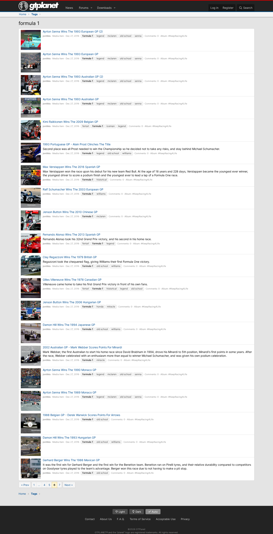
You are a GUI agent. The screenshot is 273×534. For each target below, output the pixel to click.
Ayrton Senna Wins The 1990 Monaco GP (69, 370)
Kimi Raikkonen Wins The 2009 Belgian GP (70, 121)
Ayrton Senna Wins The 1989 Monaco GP (69, 392)
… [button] (39, 484)
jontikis (47, 36)
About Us (106, 519)
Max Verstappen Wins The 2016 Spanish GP (71, 166)
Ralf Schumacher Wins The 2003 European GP (73, 189)
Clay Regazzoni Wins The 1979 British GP (70, 257)
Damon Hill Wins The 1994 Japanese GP (69, 324)
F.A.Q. (121, 519)
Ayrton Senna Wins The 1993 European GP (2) (73, 31)
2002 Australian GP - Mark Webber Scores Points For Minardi (82, 347)
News (69, 7)
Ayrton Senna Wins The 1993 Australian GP (71, 99)
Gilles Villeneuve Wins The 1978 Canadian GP (72, 279)
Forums (83, 7)
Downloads (104, 7)
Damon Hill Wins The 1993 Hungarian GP (69, 437)
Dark (138, 511)
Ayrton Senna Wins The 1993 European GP (70, 54)
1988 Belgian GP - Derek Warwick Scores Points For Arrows (81, 415)
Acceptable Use (166, 519)
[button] (91, 7)
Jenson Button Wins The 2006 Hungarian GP (72, 302)
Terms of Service (140, 519)
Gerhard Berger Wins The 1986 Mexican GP (71, 460)
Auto (154, 511)
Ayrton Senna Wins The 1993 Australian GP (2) (73, 76)
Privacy (185, 519)
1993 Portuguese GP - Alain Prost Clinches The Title (77, 144)
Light (121, 511)
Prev (26, 484)
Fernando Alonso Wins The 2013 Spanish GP (71, 234)
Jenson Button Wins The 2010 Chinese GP (70, 212)
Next (68, 484)
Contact (90, 519)
